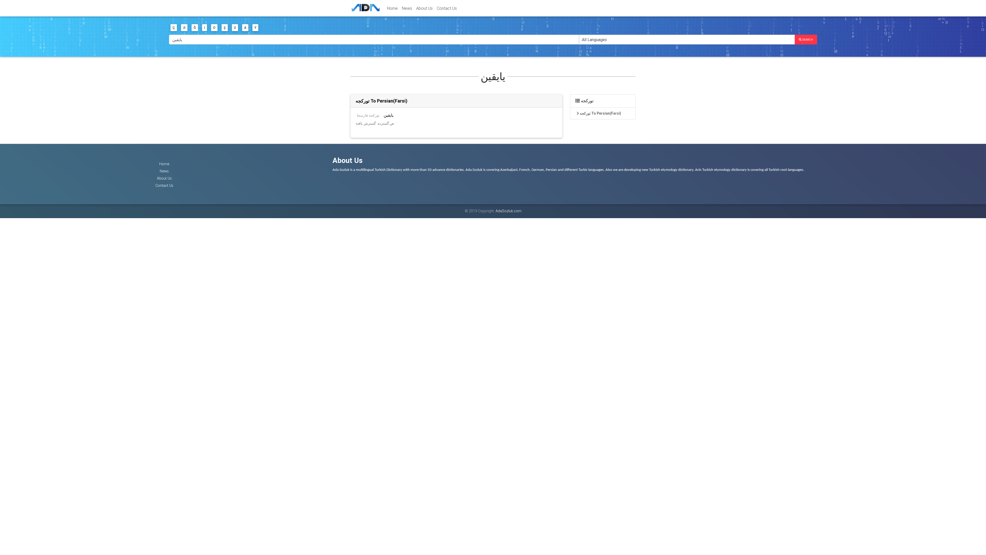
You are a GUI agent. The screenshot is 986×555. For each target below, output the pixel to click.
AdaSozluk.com (509, 211)
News (407, 8)
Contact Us (447, 8)
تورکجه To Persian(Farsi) (381, 101)
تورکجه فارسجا (368, 115)
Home (392, 8)
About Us (424, 8)
